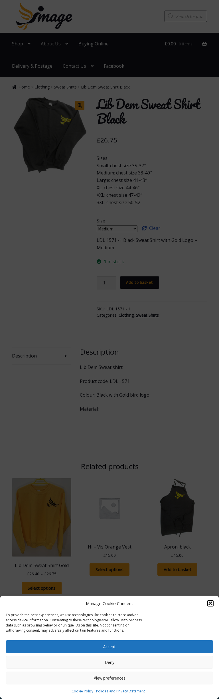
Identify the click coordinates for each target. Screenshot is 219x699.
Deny (109, 662)
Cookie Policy (82, 691)
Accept (109, 646)
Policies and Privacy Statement (120, 691)
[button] (210, 603)
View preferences (109, 678)
